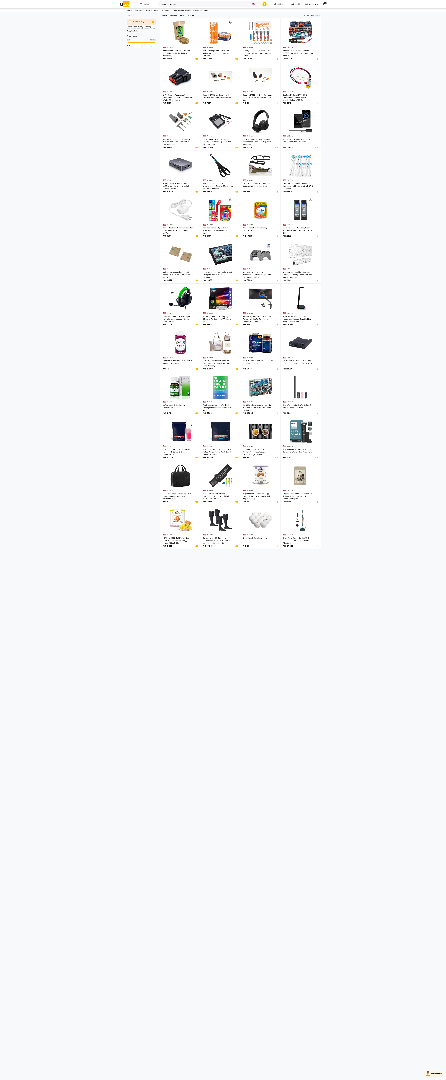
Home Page (131, 10)
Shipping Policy (132, 31)
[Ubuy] (125, 4)
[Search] (264, 4)
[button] (280, 4)
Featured (314, 15)
